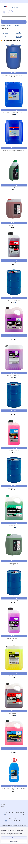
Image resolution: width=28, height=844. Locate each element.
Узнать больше (14, 841)
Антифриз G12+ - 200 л (13, 488)
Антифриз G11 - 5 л (13, 525)
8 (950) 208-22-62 (14, 818)
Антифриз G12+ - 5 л (14, 713)
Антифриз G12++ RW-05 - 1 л (14, 638)
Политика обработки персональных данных (11, 807)
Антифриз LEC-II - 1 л (14, 450)
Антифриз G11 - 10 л (14, 563)
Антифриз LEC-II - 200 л (14, 300)
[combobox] (13, 18)
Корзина (3, 806)
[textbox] (13, 18)
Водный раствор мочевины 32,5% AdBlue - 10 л (14, 112)
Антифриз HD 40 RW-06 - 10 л (14, 675)
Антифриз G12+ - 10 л (14, 225)
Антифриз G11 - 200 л (14, 600)
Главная (2, 802)
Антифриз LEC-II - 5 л (14, 751)
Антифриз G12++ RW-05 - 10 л (14, 375)
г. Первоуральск (16, 6)
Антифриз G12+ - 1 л (14, 262)
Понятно (14, 837)
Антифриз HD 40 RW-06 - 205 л (14, 413)
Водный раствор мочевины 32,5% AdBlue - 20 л (14, 150)
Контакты (3, 804)
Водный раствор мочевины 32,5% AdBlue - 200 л (13, 75)
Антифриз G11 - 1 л (13, 187)
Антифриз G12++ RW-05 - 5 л (14, 338)
